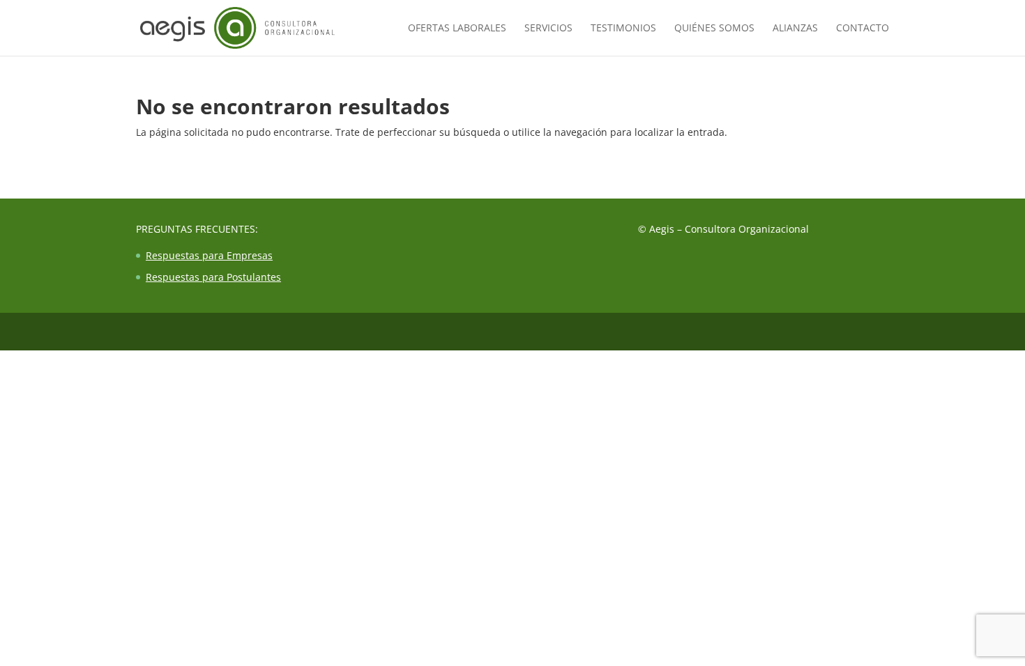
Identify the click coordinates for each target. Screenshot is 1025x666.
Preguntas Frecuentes (195, 228)
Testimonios (623, 28)
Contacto (862, 28)
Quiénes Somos (714, 28)
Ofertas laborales (457, 28)
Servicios (548, 28)
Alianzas (795, 28)
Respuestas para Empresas (209, 255)
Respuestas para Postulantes (213, 277)
